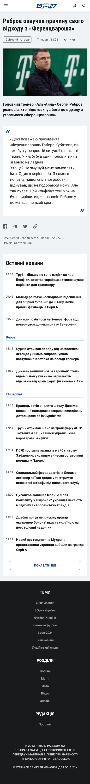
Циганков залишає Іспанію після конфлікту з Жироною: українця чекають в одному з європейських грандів (49, 500)
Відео (45, 693)
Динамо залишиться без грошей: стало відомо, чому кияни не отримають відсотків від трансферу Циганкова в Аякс (50, 376)
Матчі (45, 678)
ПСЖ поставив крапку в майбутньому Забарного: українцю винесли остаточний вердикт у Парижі (49, 455)
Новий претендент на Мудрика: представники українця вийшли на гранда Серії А (50, 545)
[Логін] (75, 6)
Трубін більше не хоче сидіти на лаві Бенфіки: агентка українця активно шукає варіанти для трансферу (50, 280)
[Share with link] (35, 226)
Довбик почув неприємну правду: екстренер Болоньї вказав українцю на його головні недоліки (47, 522)
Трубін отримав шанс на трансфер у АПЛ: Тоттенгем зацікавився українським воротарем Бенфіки (49, 433)
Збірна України (45, 610)
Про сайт (45, 724)
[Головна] (45, 5)
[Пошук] (84, 6)
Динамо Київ (45, 603)
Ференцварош (40, 238)
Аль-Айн (57, 238)
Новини (45, 671)
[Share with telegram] (15, 226)
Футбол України (45, 618)
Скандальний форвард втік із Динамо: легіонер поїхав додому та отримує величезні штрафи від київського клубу (47, 478)
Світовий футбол (45, 625)
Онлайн (45, 701)
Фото (45, 686)
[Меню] (10, 6)
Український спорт (45, 647)
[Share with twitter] (25, 226)
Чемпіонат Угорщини (17, 243)
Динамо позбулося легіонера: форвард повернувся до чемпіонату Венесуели (47, 321)
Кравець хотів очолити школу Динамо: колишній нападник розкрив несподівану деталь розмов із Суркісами (49, 411)
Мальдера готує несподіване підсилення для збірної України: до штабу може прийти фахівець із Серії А (49, 302)
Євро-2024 (45, 632)
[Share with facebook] (5, 226)
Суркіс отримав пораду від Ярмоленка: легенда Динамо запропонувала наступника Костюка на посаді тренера (47, 354)
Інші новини (45, 640)
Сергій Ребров (20, 238)
